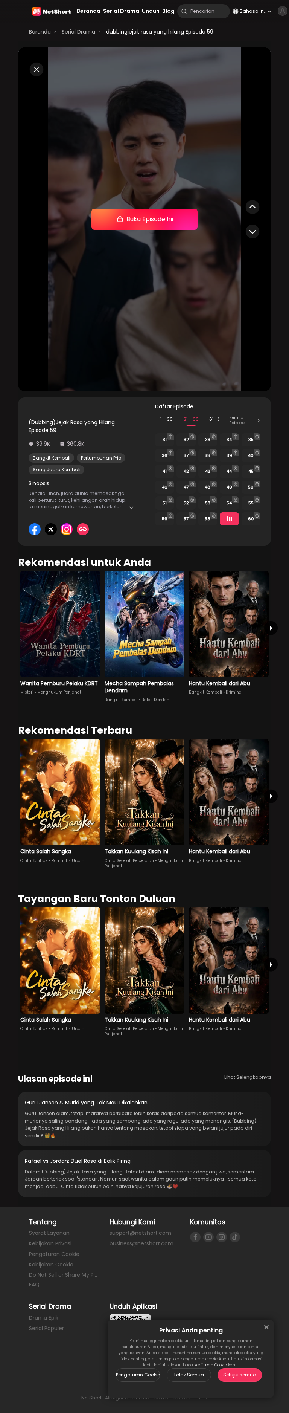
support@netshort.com (140, 1233)
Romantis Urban (68, 860)
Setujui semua (239, 1375)
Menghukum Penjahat (59, 692)
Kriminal (234, 692)
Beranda (40, 31)
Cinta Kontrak (34, 860)
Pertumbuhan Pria (101, 458)
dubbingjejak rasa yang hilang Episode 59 (159, 31)
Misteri (26, 692)
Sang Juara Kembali (57, 469)
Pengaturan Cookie (138, 1375)
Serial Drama (78, 31)
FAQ (34, 1284)
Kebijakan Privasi (50, 1243)
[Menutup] (266, 1327)
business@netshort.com (141, 1243)
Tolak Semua (188, 1375)
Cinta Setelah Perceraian (129, 860)
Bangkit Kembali (51, 458)
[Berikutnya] (271, 628)
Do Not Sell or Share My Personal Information (64, 1274)
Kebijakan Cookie (210, 1365)
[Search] (184, 11)
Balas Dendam (156, 700)
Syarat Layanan (49, 1233)
